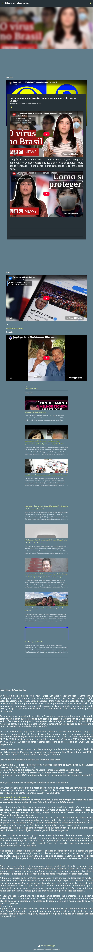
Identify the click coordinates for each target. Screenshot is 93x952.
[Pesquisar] (90, 3)
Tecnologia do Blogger (47, 946)
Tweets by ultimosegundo (14, 328)
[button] (11, 107)
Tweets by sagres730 (31, 388)
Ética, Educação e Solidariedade (34, 642)
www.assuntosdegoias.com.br (14, 797)
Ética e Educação (17, 3)
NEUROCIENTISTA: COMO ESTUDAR (35, 412)
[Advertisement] (46, 61)
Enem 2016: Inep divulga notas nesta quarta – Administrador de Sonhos (46, 475)
